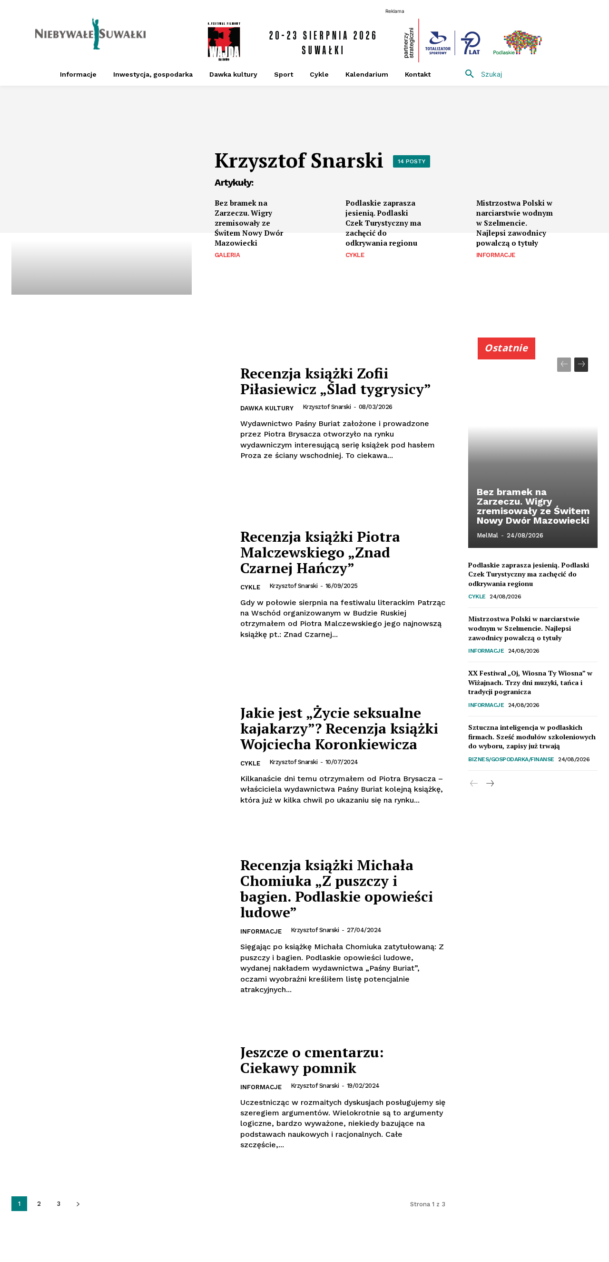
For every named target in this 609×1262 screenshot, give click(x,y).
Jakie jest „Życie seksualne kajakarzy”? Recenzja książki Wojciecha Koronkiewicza (339, 728)
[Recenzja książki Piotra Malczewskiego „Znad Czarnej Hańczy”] (119, 584)
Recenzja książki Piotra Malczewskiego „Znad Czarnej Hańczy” (320, 552)
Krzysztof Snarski (327, 406)
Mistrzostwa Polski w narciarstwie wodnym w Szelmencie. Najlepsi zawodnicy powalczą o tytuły (514, 223)
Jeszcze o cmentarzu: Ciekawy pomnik (312, 1060)
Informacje (495, 254)
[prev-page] (564, 365)
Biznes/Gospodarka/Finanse (511, 759)
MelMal (487, 535)
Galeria (227, 254)
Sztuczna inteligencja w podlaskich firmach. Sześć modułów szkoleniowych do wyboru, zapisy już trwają (532, 736)
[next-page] (78, 1203)
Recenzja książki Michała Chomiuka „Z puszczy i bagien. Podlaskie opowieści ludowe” (336, 888)
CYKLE (354, 254)
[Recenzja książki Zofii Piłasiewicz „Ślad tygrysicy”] (119, 413)
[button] (480, 74)
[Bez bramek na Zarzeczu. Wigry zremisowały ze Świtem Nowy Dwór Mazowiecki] (317, 216)
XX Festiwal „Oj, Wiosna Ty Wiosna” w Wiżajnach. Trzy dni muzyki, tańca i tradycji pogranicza (530, 682)
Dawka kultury (267, 408)
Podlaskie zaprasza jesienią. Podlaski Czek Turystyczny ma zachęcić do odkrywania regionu (383, 223)
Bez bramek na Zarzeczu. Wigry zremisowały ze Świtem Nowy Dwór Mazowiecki (249, 223)
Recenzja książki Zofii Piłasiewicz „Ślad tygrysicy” (335, 381)
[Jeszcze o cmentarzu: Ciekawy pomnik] (119, 1097)
